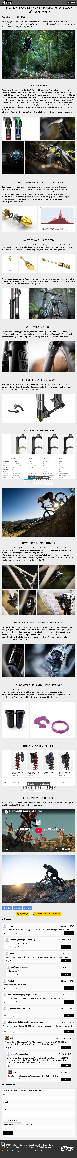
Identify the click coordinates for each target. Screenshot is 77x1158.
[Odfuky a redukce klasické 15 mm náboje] (15, 356)
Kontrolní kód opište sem (17, 1124)
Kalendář (37, 1145)
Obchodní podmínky (21, 1147)
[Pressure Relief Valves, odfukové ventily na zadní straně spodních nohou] (52, 356)
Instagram (47, 1147)
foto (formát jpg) (12, 1120)
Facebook (32, 1147)
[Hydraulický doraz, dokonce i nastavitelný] (13, 660)
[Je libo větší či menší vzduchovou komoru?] (15, 720)
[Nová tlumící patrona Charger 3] (20, 128)
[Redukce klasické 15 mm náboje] (53, 408)
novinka (28, 908)
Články (15, 1145)
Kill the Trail (6, 1151)
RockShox (7, 908)
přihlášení (31, 1090)
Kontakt (51, 1145)
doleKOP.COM (6, 1145)
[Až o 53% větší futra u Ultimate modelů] (15, 303)
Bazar (26, 1145)
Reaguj (69, 933)
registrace (38, 1090)
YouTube (40, 1147)
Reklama (45, 1145)
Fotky (20, 1145)
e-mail (5, 1102)
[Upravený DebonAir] (10, 263)
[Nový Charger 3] (57, 128)
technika (18, 908)
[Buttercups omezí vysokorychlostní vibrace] (19, 219)
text (4, 1109)
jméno (5, 1095)
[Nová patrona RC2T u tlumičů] (20, 577)
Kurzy (31, 1145)
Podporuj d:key (7, 1147)
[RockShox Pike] (52, 303)
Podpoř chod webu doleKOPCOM (48, 914)
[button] (73, 435)
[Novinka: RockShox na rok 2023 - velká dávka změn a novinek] (38, 54)
